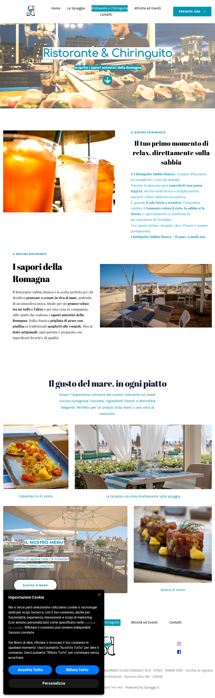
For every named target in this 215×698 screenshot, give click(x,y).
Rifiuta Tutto (77, 670)
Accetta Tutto (30, 670)
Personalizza (53, 683)
